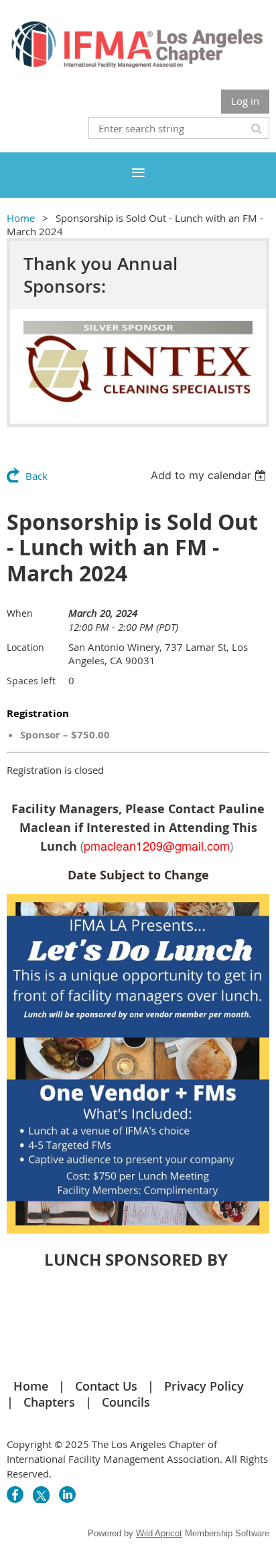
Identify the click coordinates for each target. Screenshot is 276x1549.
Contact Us (106, 1386)
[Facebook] (15, 1494)
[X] (41, 1494)
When (20, 613)
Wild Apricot (159, 1533)
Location (25, 647)
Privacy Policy (204, 1386)
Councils (126, 1402)
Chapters (49, 1402)
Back (36, 475)
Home (21, 218)
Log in (245, 101)
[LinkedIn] (67, 1494)
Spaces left (31, 680)
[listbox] (210, 475)
